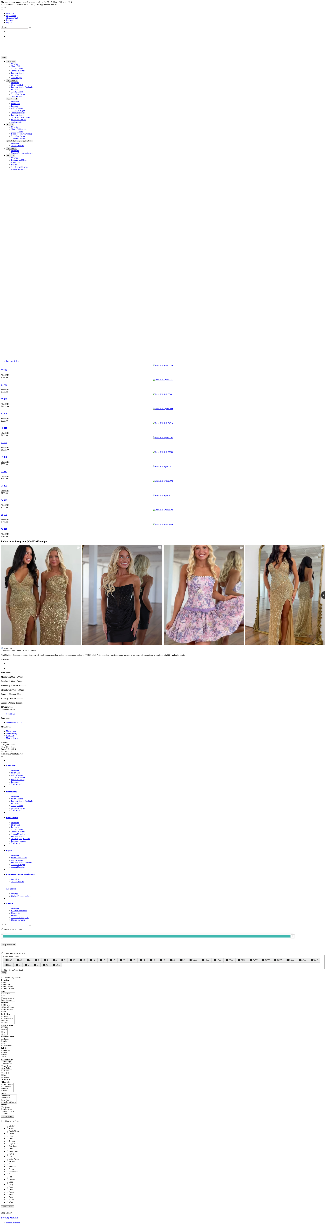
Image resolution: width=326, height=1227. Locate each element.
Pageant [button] (9, 850)
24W (255, 960)
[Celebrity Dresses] (9, 1007)
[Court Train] (6, 1068)
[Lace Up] (8, 1021)
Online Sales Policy (14, 722)
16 (104, 960)
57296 (4, 370)
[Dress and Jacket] (8, 998)
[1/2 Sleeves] (9, 1096)
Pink (10, 1164)
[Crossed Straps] (8, 1018)
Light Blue (13, 1144)
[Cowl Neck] (7, 1073)
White (11, 1202)
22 (133, 960)
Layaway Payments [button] (9, 1218)
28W (279, 960)
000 (10, 960)
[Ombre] (4, 1034)
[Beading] (7, 1041)
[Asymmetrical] (6, 1064)
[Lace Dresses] (8, 1000)
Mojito (11, 1128)
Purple (11, 1154)
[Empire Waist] (7, 1087)
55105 (4, 514)
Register (9, 20)
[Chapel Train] (6, 1066)
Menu (4, 57)
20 (124, 960)
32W (303, 960)
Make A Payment (13, 738)
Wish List (10, 13)
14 (94, 960)
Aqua (11, 1138)
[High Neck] (7, 1077)
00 (20, 960)
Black (11, 1195)
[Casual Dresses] (11, 987)
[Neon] (4, 1032)
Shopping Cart (12, 18)
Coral (11, 1182)
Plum (11, 1174)
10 (74, 960)
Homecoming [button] (11, 791)
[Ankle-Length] (6, 1062)
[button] (11, 61)
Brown (11, 1192)
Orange (12, 1179)
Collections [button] (11, 765)
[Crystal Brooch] (7, 1045)
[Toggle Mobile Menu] (2, 756)
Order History (11, 733)
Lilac (11, 1156)
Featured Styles (12, 361)
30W (291, 960)
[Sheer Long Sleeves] (9, 1102)
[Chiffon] (5, 1052)
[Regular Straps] (7, 1109)
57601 (4, 399)
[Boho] (8, 996)
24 (143, 960)
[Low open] (8, 1023)
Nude (11, 1187)
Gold (11, 1189)
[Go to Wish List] (5, 7)
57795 (4, 442)
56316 (4, 428)
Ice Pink (12, 1161)
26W (267, 960)
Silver (11, 1200)
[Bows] (7, 1043)
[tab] (165, 765)
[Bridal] (11, 982)
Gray (11, 1197)
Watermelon (13, 1172)
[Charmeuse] (5, 1050)
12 (84, 960)
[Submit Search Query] (30, 925)
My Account (11, 16)
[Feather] (5, 1055)
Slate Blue (13, 1146)
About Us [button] (10, 903)
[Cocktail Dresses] (11, 989)
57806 (4, 413)
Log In (9, 22)
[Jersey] (5, 1057)
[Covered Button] (8, 1016)
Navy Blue (13, 1151)
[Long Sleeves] (9, 1100)
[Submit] (30, 27)
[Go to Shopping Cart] (2, 7)
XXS (315, 960)
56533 (4, 500)
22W (243, 960)
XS (9, 965)
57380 (4, 457)
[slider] (292, 936)
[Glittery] (4, 1028)
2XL (58, 965)
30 (173, 960)
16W (206, 960)
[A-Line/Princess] (7, 1084)
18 (114, 960)
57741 (4, 384)
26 (153, 960)
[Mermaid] (7, 1089)
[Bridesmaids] (11, 984)
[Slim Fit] (7, 1091)
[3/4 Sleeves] (9, 1098)
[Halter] (7, 1075)
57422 (4, 471)
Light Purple (14, 1159)
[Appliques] (7, 1039)
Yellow (12, 1126)
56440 (4, 529)
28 (163, 960)
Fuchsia (12, 1169)
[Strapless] (7, 1114)
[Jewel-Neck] (7, 1079)
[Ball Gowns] (8, 994)
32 (183, 960)
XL (46, 965)
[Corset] (9, 1011)
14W (194, 960)
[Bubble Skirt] (9, 1005)
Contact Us (10, 714)
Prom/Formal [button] (12, 818)
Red (10, 1177)
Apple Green (14, 1131)
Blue (11, 1149)
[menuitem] (165, 13)
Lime (11, 1136)
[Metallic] (4, 1030)
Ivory (11, 1184)
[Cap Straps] (7, 1107)
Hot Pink (12, 1166)
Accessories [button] (11, 889)
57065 (4, 485)
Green (11, 1133)
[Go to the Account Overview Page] (2, 9)
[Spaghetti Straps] (7, 1111)
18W (218, 960)
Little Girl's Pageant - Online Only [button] (21, 874)
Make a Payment (13, 1223)
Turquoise (13, 1141)
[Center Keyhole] (9, 1009)
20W (231, 960)
